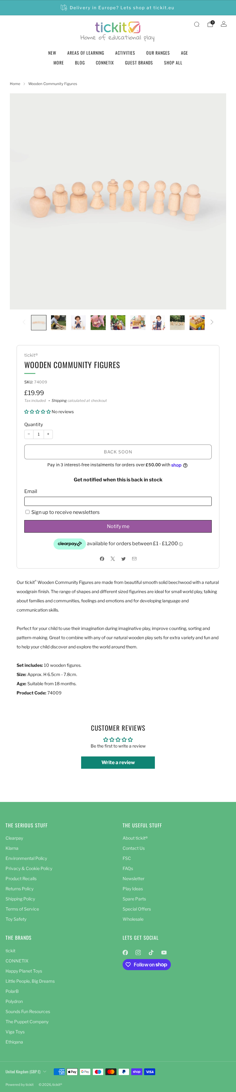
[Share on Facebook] (102, 558)
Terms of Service (22, 908)
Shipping (59, 400)
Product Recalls (21, 878)
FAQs (128, 868)
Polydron (14, 1001)
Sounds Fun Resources (28, 1011)
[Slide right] (212, 322)
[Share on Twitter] (123, 558)
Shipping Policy (20, 898)
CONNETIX (105, 62)
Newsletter (133, 878)
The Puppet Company (27, 1021)
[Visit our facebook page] (125, 952)
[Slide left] (24, 322)
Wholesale (133, 919)
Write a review (118, 762)
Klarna (12, 848)
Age (184, 52)
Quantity (33, 424)
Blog (80, 62)
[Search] (197, 24)
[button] (37, 411)
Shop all (173, 62)
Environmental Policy (26, 858)
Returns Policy (19, 888)
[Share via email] (134, 558)
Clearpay (14, 838)
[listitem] (118, 7)
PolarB (12, 991)
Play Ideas (133, 888)
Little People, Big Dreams (30, 981)
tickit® (31, 355)
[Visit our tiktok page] (150, 952)
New (52, 52)
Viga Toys (15, 1031)
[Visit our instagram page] (138, 952)
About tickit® (135, 838)
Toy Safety (16, 919)
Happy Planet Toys (24, 970)
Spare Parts (134, 898)
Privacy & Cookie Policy (29, 868)
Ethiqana (14, 1041)
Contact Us (134, 848)
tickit (10, 950)
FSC (127, 858)
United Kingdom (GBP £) (23, 1072)
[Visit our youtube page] (163, 952)
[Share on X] (112, 558)
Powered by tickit (19, 1084)
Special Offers (137, 908)
